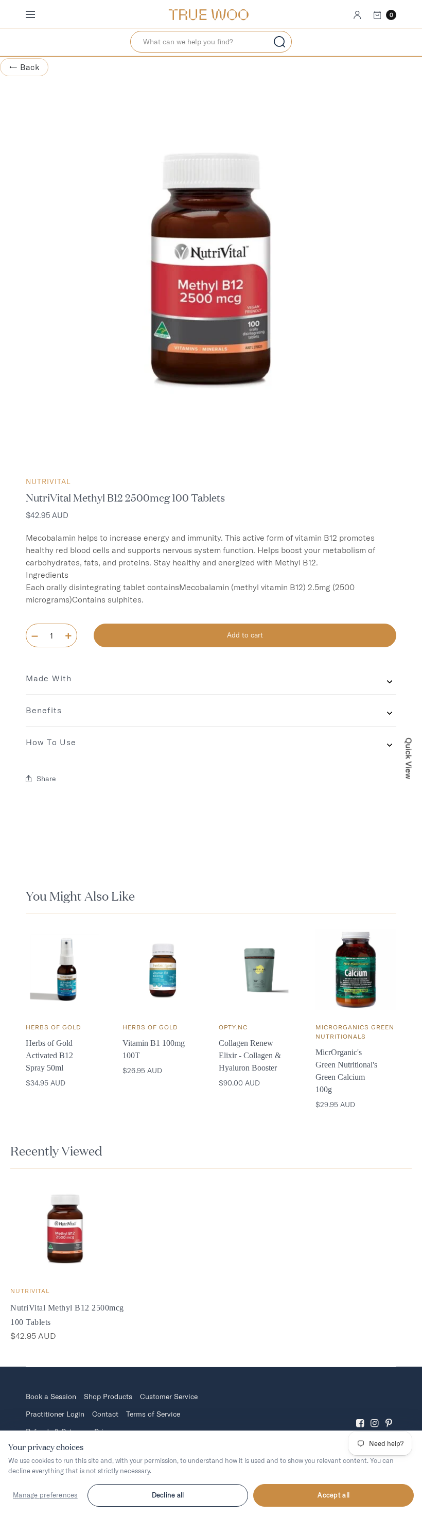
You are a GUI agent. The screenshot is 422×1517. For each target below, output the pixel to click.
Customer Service (169, 1396)
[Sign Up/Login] (357, 15)
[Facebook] (360, 1414)
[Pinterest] (389, 1414)
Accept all (333, 1495)
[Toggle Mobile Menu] (37, 15)
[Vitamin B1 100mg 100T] (163, 970)
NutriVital (48, 481)
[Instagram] (374, 1414)
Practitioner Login (55, 1414)
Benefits (44, 710)
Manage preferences (45, 1495)
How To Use (51, 742)
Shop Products (108, 1396)
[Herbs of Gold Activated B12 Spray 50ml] (66, 970)
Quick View (409, 759)
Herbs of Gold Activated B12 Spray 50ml (49, 1055)
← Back (24, 67)
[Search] (279, 42)
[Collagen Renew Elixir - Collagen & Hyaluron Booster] (259, 970)
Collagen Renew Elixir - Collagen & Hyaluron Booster (250, 1055)
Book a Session (51, 1396)
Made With (49, 678)
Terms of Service (153, 1414)
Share (46, 778)
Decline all (168, 1495)
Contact (105, 1414)
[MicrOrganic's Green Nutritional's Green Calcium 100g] (356, 970)
